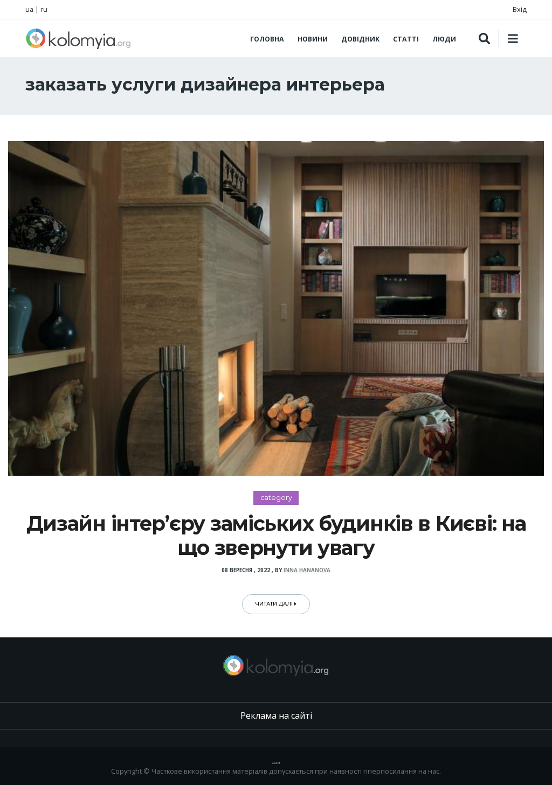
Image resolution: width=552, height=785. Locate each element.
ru (43, 9)
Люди (444, 39)
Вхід (520, 9)
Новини (313, 39)
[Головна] (78, 38)
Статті (406, 39)
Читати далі (275, 604)
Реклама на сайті (276, 715)
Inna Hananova (307, 570)
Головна (267, 39)
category (276, 498)
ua (29, 9)
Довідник (360, 39)
